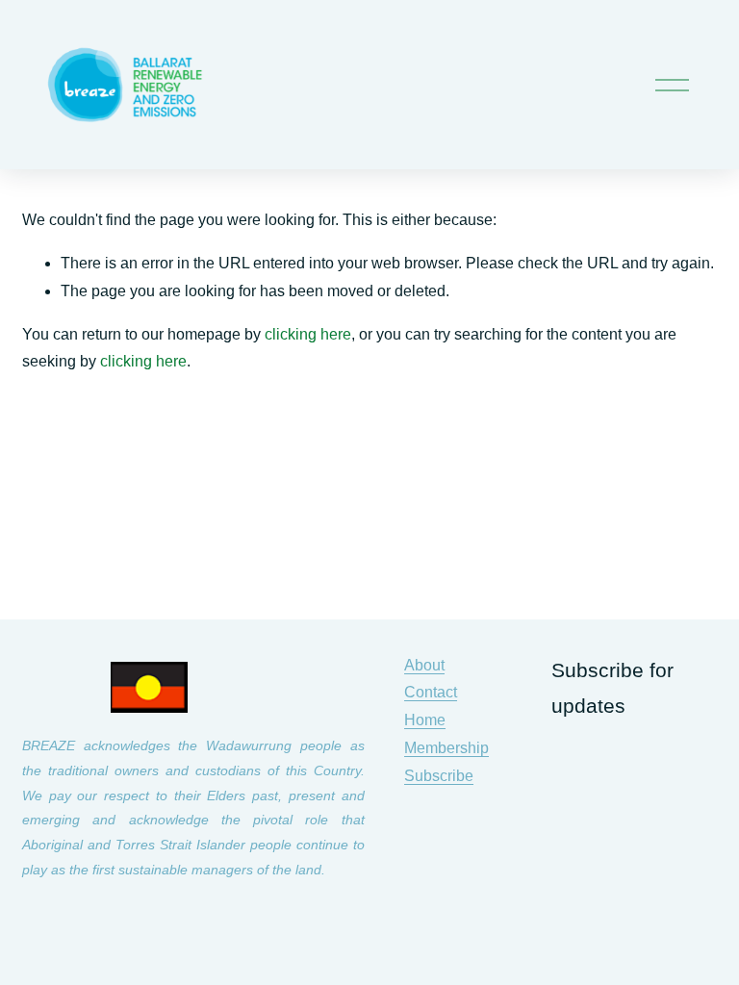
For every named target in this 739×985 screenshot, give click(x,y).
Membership (446, 748)
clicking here (308, 334)
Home (425, 720)
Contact (430, 692)
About (424, 665)
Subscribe (438, 776)
